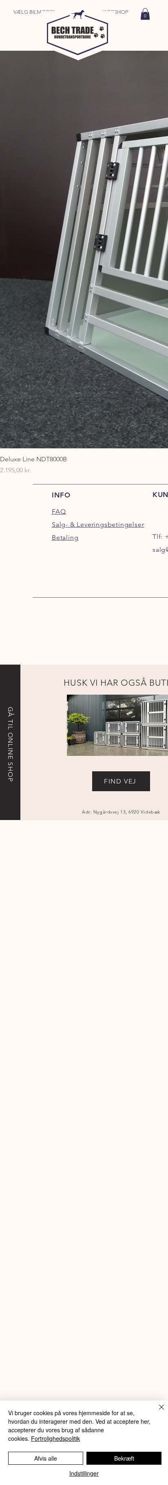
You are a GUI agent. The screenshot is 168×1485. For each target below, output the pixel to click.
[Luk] (156, 1412)
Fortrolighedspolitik (55, 1438)
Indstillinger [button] (84, 1473)
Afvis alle (45, 1458)
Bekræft (124, 1458)
